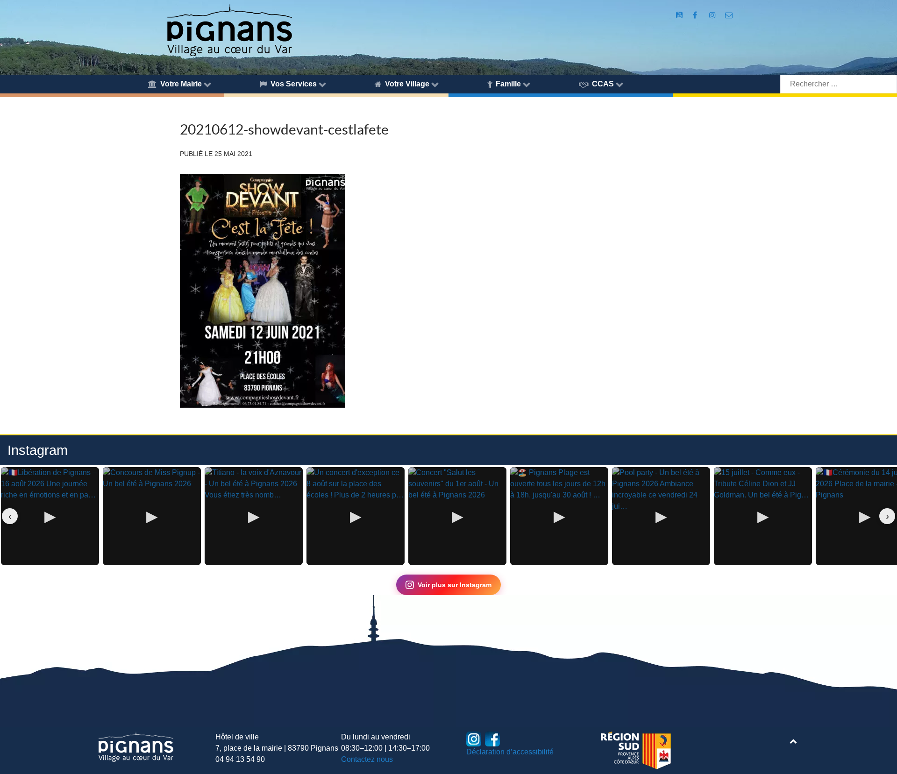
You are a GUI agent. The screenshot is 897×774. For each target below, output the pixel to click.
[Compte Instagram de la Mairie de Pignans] (713, 15)
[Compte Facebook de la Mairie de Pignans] (696, 15)
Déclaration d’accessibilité (510, 752)
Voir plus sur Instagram (454, 585)
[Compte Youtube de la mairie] (680, 15)
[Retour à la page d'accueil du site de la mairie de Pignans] (229, 29)
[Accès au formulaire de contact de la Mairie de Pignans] (729, 15)
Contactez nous (367, 759)
